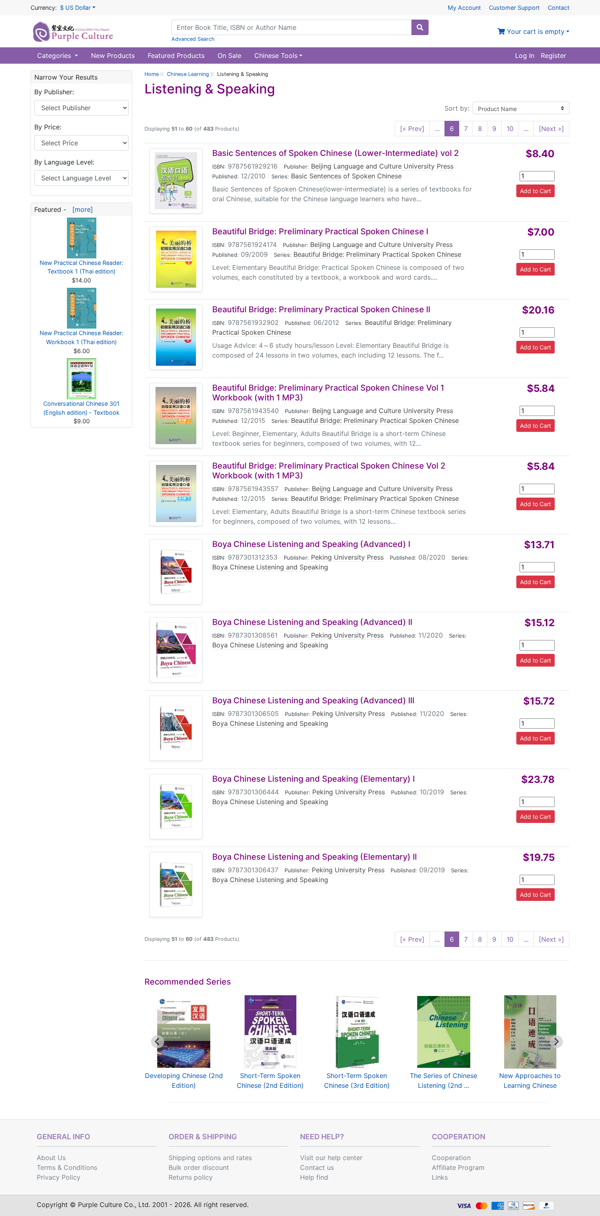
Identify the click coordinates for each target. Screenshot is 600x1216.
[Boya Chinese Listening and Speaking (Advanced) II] (176, 649)
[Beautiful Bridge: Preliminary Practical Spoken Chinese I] (176, 259)
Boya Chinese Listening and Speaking (270, 567)
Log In (524, 55)
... (437, 128)
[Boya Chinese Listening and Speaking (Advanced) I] (175, 571)
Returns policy (191, 1177)
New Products (113, 55)
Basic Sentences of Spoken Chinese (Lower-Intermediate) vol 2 (335, 153)
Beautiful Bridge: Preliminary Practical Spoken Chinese (377, 254)
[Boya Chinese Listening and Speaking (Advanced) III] (175, 728)
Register (553, 55)
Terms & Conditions (67, 1167)
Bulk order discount (199, 1167)
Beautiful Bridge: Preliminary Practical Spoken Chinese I (320, 231)
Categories (55, 55)
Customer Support (514, 7)
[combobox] (291, 27)
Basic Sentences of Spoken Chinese (346, 176)
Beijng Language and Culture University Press (382, 411)
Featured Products (176, 55)
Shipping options (195, 1158)
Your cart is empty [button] (534, 31)
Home (151, 74)
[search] (420, 27)
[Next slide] (556, 1041)
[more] (80, 209)
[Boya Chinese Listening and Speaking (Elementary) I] (175, 806)
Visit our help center (331, 1158)
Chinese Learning (188, 74)
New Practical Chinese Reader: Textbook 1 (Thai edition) (81, 267)
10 (510, 128)
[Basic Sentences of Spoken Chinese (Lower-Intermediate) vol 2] (176, 180)
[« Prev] (412, 128)
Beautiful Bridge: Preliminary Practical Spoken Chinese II (321, 309)
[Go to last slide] (157, 1041)
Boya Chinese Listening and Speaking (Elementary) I (313, 779)
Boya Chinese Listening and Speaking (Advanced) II (312, 622)
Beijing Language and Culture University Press (382, 166)
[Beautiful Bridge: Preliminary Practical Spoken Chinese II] (176, 337)
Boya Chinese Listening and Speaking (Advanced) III (313, 700)
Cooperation (451, 1158)
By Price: (47, 127)
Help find (314, 1177)
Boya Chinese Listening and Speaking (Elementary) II (314, 857)
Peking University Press (347, 557)
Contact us (317, 1167)
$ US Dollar (75, 7)
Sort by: (456, 108)
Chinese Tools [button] (276, 55)
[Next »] (551, 128)
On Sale (229, 55)
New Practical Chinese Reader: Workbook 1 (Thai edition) (81, 337)
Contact (558, 7)
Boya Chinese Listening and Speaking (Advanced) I (311, 544)
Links (440, 1177)
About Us (51, 1158)
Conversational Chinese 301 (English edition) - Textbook (81, 408)
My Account (464, 7)
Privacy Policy (58, 1177)
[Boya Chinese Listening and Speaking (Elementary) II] (175, 884)
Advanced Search (193, 39)
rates (244, 1158)
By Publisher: (54, 92)
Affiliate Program (458, 1167)
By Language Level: (64, 162)
